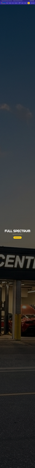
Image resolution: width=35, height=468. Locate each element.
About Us (19, 3)
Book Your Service (17, 237)
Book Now (28, 3)
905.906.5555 (32, 0)
